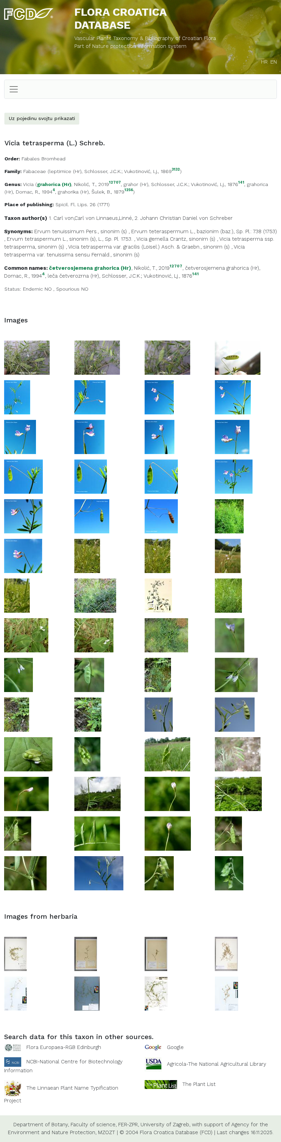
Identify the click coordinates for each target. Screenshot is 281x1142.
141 (241, 183)
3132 (176, 170)
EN (273, 62)
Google (175, 1047)
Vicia (28, 184)
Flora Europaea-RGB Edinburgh (63, 1047)
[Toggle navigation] (13, 89)
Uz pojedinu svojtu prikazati (42, 118)
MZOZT (106, 1132)
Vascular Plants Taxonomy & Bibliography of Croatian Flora (145, 38)
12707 (115, 183)
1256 (128, 190)
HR (264, 62)
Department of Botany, (41, 1124)
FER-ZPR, (128, 1124)
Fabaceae (34, 171)
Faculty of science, (94, 1124)
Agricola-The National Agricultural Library (216, 1064)
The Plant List (199, 1084)
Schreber (221, 218)
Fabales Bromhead (43, 158)
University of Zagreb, (165, 1124)
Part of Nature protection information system (130, 46)
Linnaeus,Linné (114, 218)
